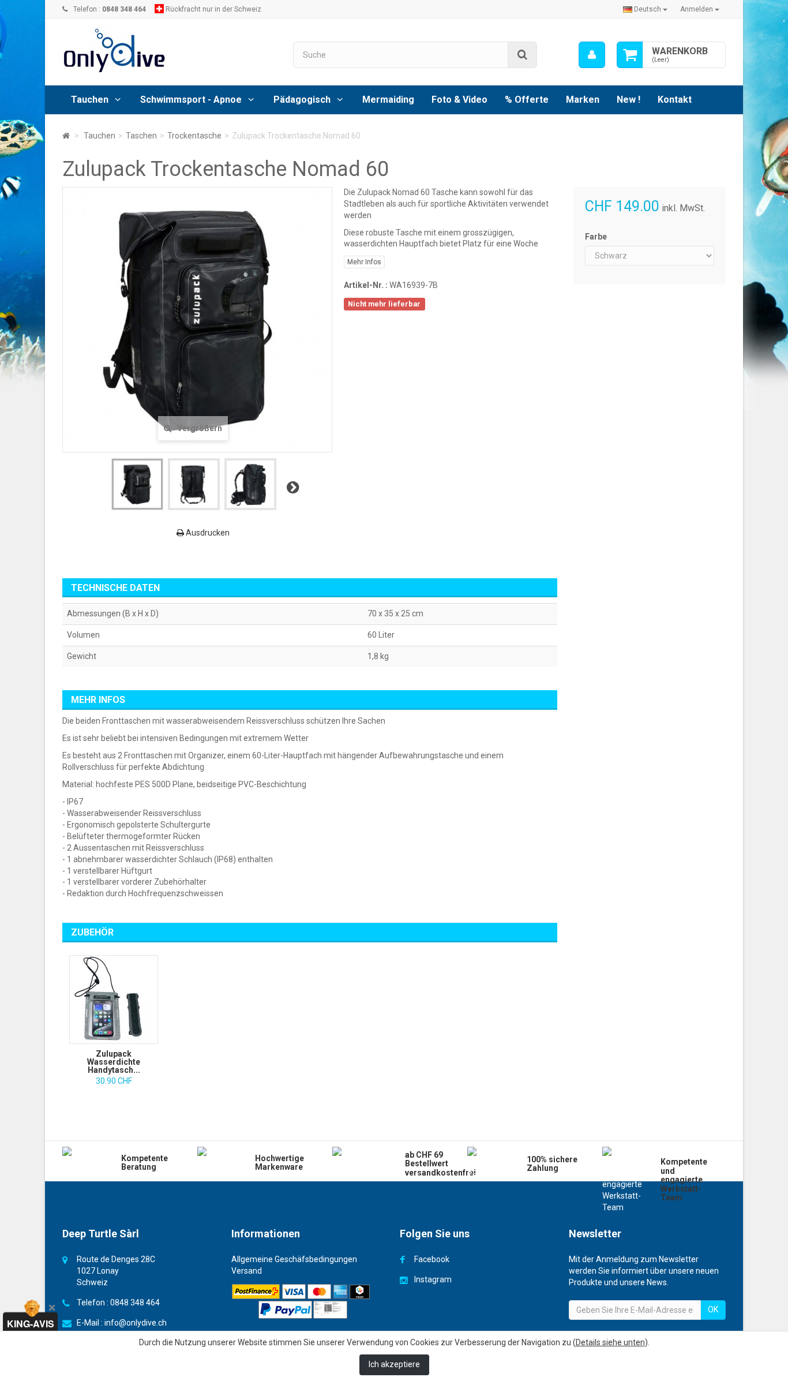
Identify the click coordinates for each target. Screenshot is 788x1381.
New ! (628, 99)
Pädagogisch (302, 99)
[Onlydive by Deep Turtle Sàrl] (169, 50)
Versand (246, 1270)
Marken (582, 99)
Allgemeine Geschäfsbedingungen (294, 1259)
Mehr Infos (364, 262)
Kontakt (675, 99)
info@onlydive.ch (135, 1322)
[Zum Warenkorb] (630, 55)
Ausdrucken (207, 533)
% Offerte (527, 99)
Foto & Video (459, 99)
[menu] (592, 55)
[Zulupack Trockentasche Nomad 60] (137, 484)
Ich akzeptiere (394, 1364)
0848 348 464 (135, 1302)
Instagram (433, 1279)
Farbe (597, 236)
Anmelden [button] (697, 9)
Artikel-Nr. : (366, 285)
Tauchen (89, 99)
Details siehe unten (610, 1342)
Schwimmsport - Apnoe (191, 99)
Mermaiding (388, 99)
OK (713, 1309)
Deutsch (647, 9)
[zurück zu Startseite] (66, 135)
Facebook (431, 1259)
